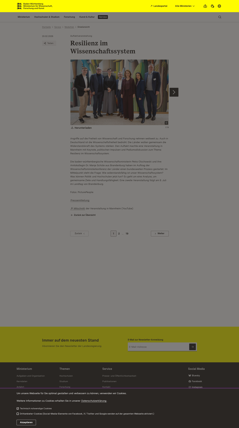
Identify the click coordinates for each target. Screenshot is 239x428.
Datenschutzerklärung (93, 400)
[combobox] (185, 6)
